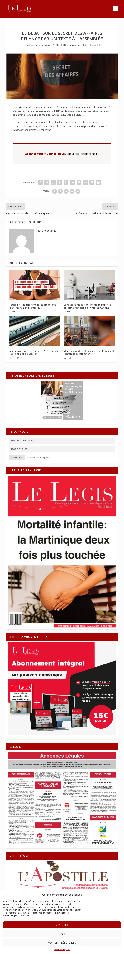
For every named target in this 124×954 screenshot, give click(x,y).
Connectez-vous (57, 154)
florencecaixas (42, 44)
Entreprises (75, 44)
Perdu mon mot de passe (38, 457)
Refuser (62, 933)
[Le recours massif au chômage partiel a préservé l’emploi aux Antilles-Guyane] (89, 285)
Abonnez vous (34, 154)
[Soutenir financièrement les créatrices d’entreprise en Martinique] (34, 285)
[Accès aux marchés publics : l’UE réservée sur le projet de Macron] (34, 331)
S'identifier (17, 457)
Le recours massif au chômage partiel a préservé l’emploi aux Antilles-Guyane (88, 306)
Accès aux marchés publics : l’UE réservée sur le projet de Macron (34, 352)
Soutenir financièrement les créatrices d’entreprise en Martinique (32, 306)
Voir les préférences (62, 942)
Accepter (62, 925)
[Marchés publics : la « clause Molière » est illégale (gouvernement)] (89, 331)
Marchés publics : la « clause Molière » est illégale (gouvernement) (89, 352)
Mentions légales (62, 949)
